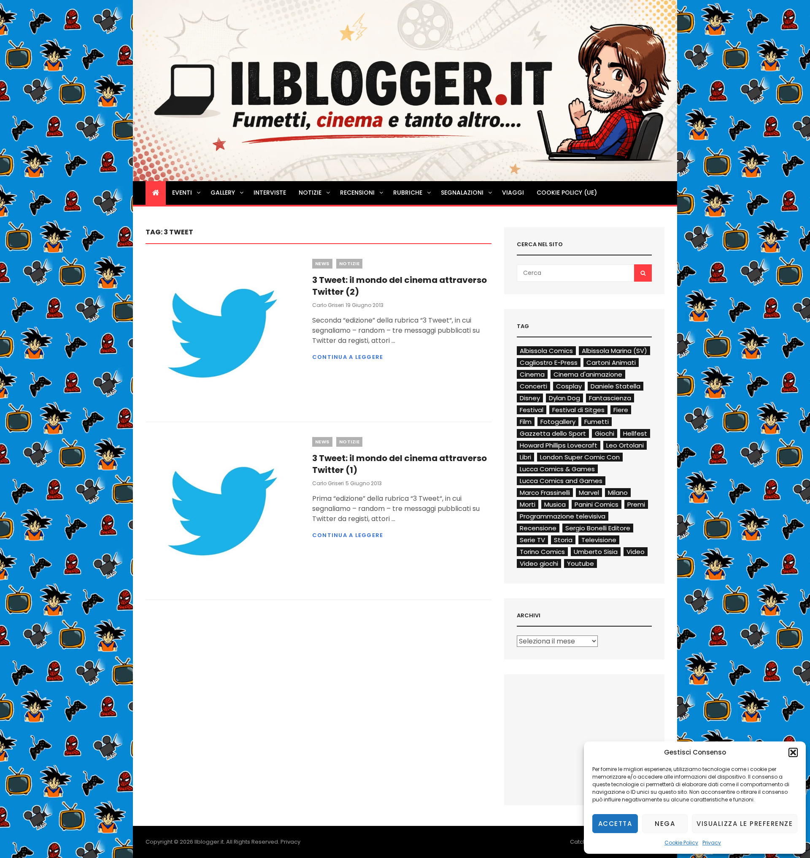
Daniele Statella (615, 386)
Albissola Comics (546, 350)
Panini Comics (596, 504)
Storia (563, 539)
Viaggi (513, 192)
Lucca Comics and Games (561, 480)
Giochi (604, 433)
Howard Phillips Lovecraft (558, 445)
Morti (527, 504)
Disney (530, 398)
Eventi (182, 192)
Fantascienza (610, 398)
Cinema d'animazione (588, 374)
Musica (555, 504)
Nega (665, 823)
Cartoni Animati (611, 362)
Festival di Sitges (578, 409)
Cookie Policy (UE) (567, 192)
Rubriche (407, 192)
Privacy (711, 842)
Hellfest (635, 433)
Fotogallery (557, 421)
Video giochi (539, 563)
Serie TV (532, 539)
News (322, 263)
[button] (793, 752)
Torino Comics (542, 551)
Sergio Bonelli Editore (597, 528)
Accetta (615, 823)
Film (526, 421)
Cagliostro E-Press (549, 362)
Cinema (532, 374)
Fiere (620, 409)
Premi (636, 504)
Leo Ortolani (625, 445)
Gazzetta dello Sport (553, 433)
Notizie (310, 192)
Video (635, 551)
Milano (618, 492)
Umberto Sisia (596, 551)
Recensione (538, 528)
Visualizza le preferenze (745, 823)
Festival (531, 409)
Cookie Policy (681, 842)
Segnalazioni (462, 192)
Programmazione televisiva (562, 516)
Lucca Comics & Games (557, 468)
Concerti (533, 386)
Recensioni (357, 192)
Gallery (223, 192)
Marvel (589, 492)
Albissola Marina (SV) (614, 350)
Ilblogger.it (209, 842)
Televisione (598, 539)
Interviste (270, 192)
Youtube (580, 563)
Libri (525, 457)
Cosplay (569, 386)
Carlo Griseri (328, 305)
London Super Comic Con (580, 457)
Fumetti (596, 421)
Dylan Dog (564, 398)
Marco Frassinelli (545, 492)
